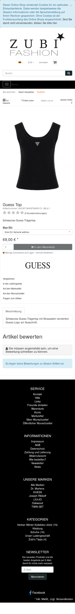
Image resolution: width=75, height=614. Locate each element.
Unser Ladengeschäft (37, 535)
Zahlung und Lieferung (37, 452)
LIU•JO (37, 499)
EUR (30, 62)
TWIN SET (37, 506)
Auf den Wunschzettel (13, 293)
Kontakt (37, 394)
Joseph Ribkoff (37, 496)
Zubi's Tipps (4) (38, 539)
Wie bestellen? (37, 459)
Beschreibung (13, 311)
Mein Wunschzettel (37, 419)
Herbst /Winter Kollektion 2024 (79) (37, 525)
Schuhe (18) (37, 532)
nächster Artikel (66, 100)
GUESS (37, 492)
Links (38, 401)
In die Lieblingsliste (12, 283)
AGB (37, 445)
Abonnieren (37, 576)
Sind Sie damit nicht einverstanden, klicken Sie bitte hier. (37, 21)
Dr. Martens (37, 488)
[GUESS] (37, 265)
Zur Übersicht (6, 101)
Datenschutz (37, 448)
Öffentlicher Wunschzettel (37, 423)
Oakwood (37, 503)
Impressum (37, 441)
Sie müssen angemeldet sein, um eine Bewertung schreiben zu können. (32, 350)
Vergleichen (9, 278)
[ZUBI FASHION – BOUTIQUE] (37, 44)
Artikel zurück (28, 100)
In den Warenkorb (44, 247)
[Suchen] (68, 73)
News (37, 466)
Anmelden (43, 62)
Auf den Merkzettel (12, 288)
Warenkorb (37, 408)
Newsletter (37, 463)
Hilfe (37, 398)
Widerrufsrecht (37, 456)
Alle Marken (37, 485)
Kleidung (38, 528)
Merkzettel (37, 416)
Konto (37, 412)
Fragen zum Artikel (12, 298)
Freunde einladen (37, 405)
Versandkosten (64, 599)
